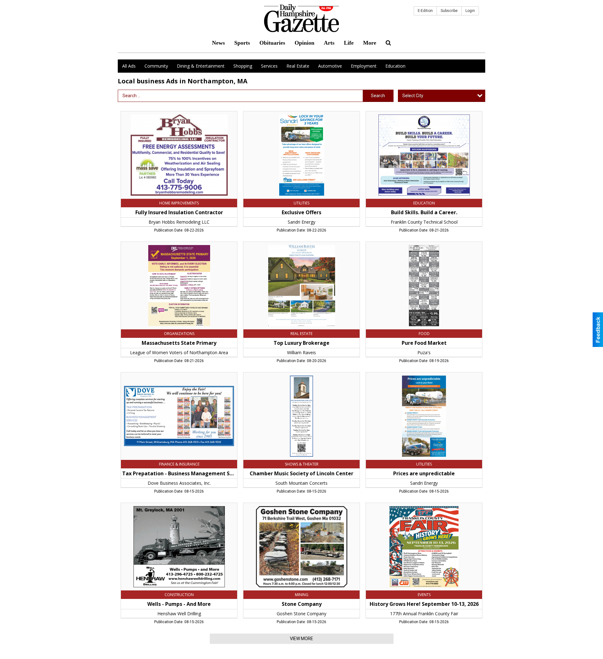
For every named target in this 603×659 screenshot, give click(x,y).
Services (269, 66)
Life (349, 43)
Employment (364, 66)
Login (470, 10)
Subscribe (449, 10)
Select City (412, 95)
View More (301, 638)
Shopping (242, 66)
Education (395, 66)
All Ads (129, 66)
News (218, 43)
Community (156, 66)
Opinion (304, 43)
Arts (329, 43)
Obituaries (272, 43)
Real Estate (297, 66)
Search (378, 95)
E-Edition (425, 10)
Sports (242, 43)
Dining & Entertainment (201, 66)
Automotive (330, 66)
